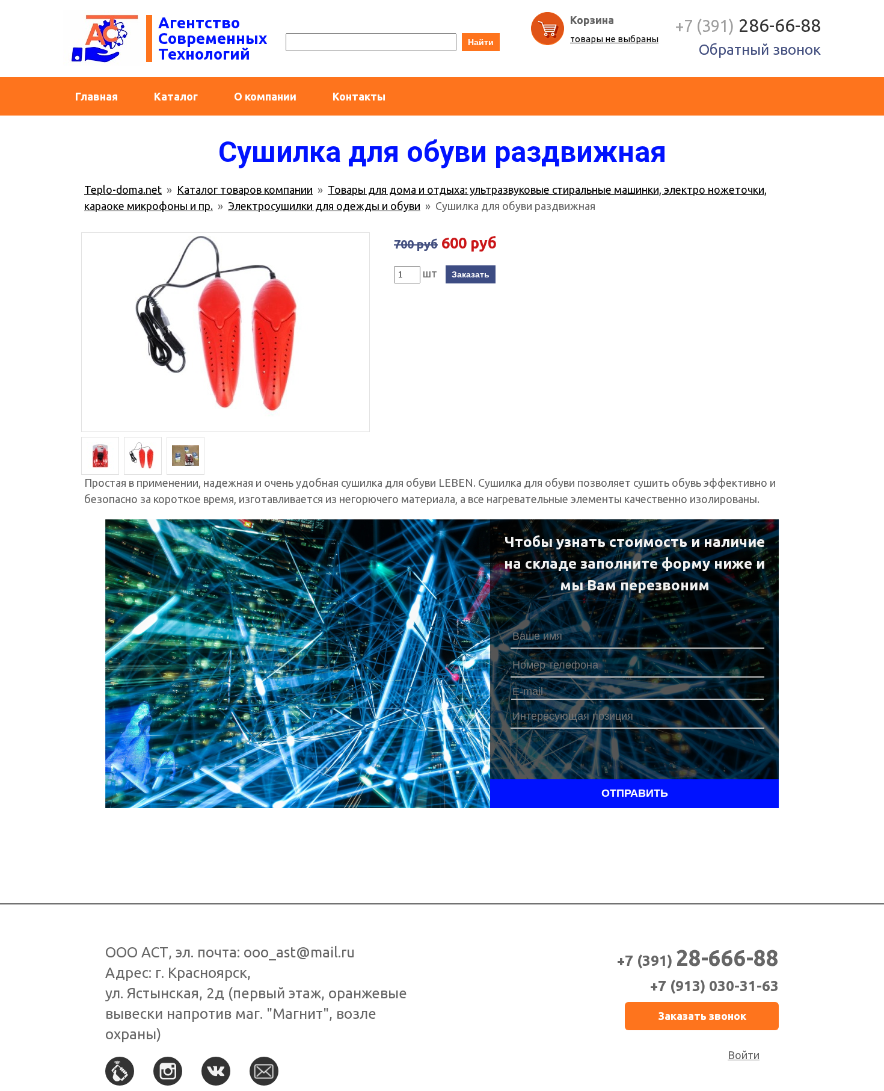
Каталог (176, 96)
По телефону (119, 1071)
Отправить (634, 793)
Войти (744, 1055)
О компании (265, 96)
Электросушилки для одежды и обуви (324, 206)
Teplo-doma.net (123, 190)
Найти (481, 42)
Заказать (471, 274)
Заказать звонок (702, 1016)
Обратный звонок (760, 50)
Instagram (167, 1071)
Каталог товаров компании (245, 190)
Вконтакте (215, 1071)
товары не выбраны (614, 39)
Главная (96, 96)
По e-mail (264, 1071)
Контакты (359, 96)
